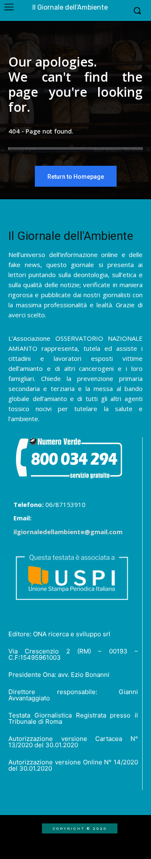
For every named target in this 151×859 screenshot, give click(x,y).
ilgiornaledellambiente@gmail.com (67, 531)
